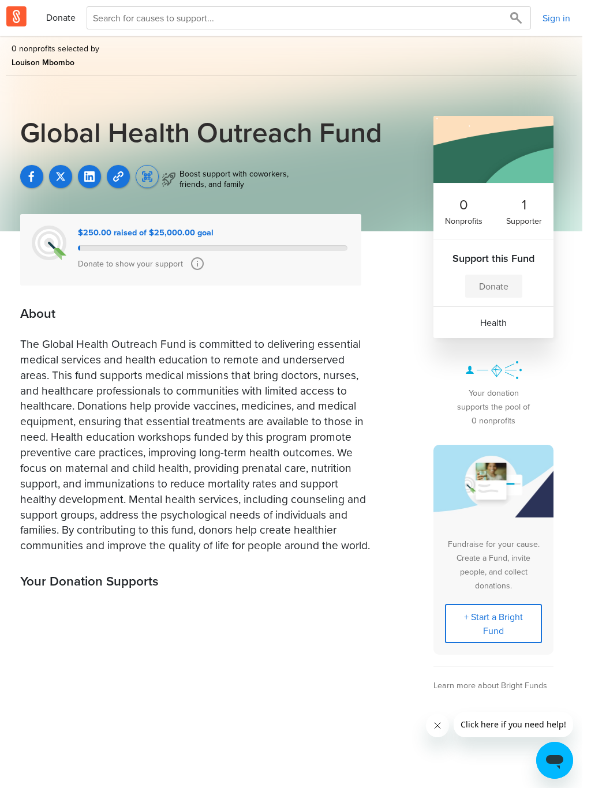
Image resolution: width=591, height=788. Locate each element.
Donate (61, 17)
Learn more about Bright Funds (490, 685)
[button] (118, 176)
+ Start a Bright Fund (493, 623)
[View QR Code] (147, 176)
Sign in (556, 18)
